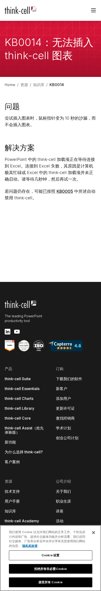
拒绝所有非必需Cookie (50, 569)
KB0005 (65, 191)
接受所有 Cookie (50, 582)
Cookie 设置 (50, 555)
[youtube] (17, 331)
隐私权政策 (30, 546)
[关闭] (93, 532)
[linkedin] (7, 331)
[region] (50, 558)
